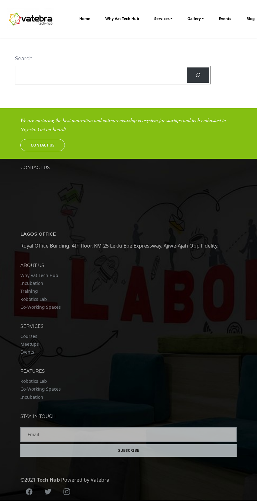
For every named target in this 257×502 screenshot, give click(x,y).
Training (29, 291)
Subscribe (128, 450)
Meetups (29, 344)
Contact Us (43, 145)
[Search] (198, 75)
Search (24, 58)
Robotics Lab (33, 299)
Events (225, 18)
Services (162, 18)
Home (84, 18)
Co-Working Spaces (40, 307)
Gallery (194, 18)
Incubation (31, 283)
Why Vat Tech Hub (122, 18)
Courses (28, 336)
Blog (250, 18)
